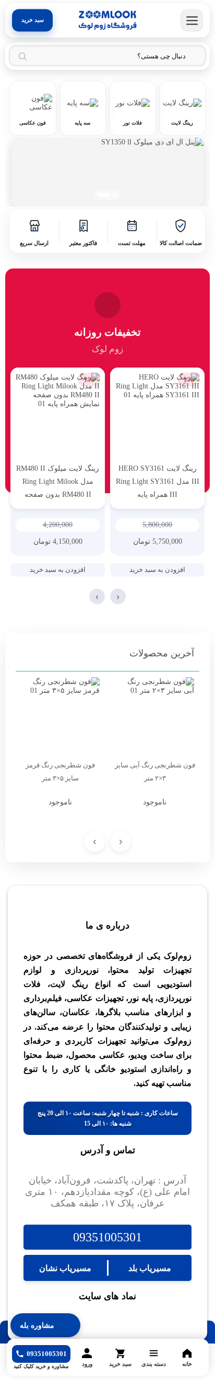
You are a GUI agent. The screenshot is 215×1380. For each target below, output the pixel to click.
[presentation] (118, 596)
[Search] (22, 56)
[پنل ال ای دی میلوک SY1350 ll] (107, 172)
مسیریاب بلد (149, 1268)
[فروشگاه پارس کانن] (107, 20)
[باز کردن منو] (192, 20)
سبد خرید (32, 20)
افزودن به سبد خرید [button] (157, 569)
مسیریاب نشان (65, 1268)
